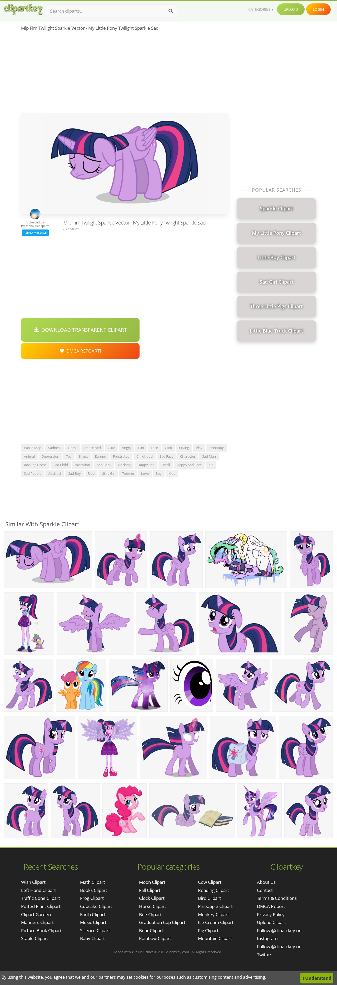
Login (318, 9)
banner (100, 456)
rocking (124, 464)
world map (32, 447)
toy (69, 456)
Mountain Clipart (215, 938)
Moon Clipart (152, 882)
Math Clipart (92, 882)
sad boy (74, 473)
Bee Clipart (150, 914)
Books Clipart (93, 890)
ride (91, 473)
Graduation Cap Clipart (162, 922)
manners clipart (37, 922)
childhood (144, 456)
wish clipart (33, 882)
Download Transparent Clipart (83, 329)
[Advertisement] (124, 74)
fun (141, 447)
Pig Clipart (208, 930)
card (168, 447)
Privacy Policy (271, 914)
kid (211, 464)
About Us (266, 882)
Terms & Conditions (277, 898)
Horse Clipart (152, 906)
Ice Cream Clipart (216, 922)
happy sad (146, 464)
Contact (265, 890)
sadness (54, 447)
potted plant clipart (41, 906)
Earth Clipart (92, 914)
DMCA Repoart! (82, 351)
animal (29, 456)
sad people (32, 473)
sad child (60, 464)
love (145, 473)
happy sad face (189, 464)
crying (184, 447)
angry (126, 447)
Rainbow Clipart (155, 938)
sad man (209, 456)
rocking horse (35, 464)
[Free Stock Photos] (23, 9)
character (187, 456)
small (165, 464)
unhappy (216, 447)
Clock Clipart (152, 898)
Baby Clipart (92, 938)
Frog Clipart (92, 898)
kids (171, 473)
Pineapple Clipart (215, 906)
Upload (291, 9)
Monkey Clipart (213, 914)
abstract (54, 473)
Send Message (35, 232)
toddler (128, 473)
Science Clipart (95, 930)
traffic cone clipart (40, 898)
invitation (82, 464)
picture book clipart (41, 930)
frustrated (121, 456)
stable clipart (34, 938)
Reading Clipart (213, 890)
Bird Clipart (209, 898)
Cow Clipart (209, 882)
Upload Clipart (271, 922)
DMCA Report (271, 906)
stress (83, 456)
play (199, 447)
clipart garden (36, 914)
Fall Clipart (149, 890)
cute (111, 447)
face (154, 447)
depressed (92, 447)
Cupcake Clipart (96, 906)
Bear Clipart (151, 930)
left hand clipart (38, 890)
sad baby (104, 464)
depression (50, 456)
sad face (166, 456)
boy (159, 473)
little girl (108, 473)
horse (72, 447)
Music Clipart (93, 922)
